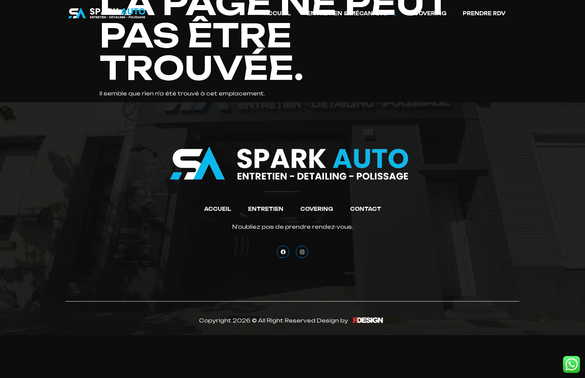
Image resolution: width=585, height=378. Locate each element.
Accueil (277, 13)
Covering (430, 13)
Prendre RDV (484, 13)
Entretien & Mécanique (347, 13)
